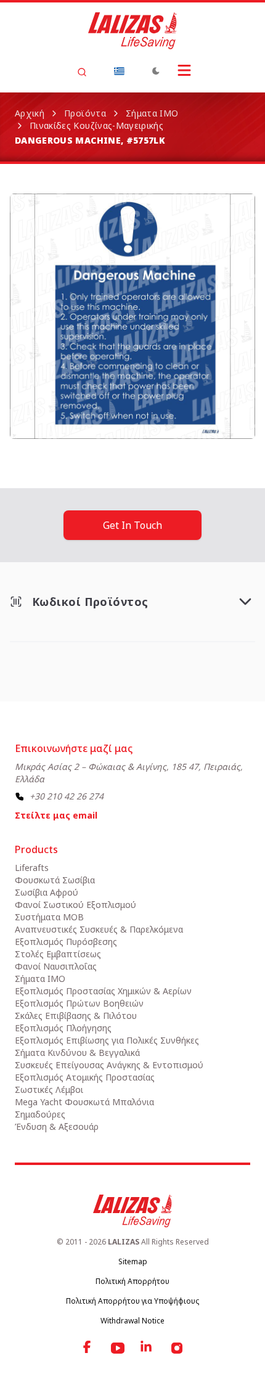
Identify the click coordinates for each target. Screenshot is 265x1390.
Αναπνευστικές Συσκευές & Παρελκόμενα (99, 929)
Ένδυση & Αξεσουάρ (57, 1126)
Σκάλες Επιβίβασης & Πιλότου (76, 1015)
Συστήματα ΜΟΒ (49, 917)
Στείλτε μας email (56, 815)
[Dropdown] (119, 71)
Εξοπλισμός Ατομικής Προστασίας (85, 1077)
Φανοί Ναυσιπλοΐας (56, 966)
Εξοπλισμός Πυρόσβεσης (66, 941)
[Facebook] (88, 1348)
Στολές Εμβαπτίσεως (58, 954)
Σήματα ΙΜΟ (152, 113)
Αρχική (29, 113)
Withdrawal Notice (132, 1320)
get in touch (132, 525)
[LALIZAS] (132, 30)
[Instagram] (177, 1348)
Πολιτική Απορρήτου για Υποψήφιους (132, 1301)
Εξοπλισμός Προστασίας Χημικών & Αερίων (103, 991)
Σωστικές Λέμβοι (49, 1089)
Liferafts (32, 867)
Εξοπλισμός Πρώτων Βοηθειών (79, 1003)
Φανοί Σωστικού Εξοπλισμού (75, 904)
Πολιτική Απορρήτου (132, 1281)
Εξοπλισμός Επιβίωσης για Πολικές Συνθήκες (107, 1040)
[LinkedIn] (147, 1348)
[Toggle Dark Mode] (156, 71)
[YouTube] (117, 1348)
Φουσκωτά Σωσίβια (55, 880)
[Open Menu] (184, 70)
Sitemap (132, 1261)
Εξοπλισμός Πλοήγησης (63, 1028)
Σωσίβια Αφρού (46, 892)
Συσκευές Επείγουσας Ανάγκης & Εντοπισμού (109, 1065)
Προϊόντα (85, 113)
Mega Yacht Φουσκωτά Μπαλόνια (84, 1102)
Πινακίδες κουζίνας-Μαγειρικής (96, 125)
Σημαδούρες (40, 1114)
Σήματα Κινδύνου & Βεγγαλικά (77, 1052)
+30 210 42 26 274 (67, 796)
